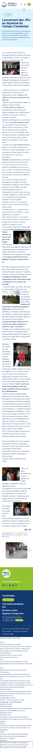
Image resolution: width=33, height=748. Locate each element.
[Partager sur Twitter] (28, 530)
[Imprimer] (30, 530)
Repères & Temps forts (12, 613)
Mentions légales (6, 631)
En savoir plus (4, 702)
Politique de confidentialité (20, 631)
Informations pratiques (12, 604)
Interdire (9, 704)
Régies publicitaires (6, 706)
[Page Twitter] (6, 585)
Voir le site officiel (15, 702)
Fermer (2, 642)
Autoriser (3, 704)
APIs (1, 659)
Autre (2, 668)
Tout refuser (14, 657)
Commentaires (4, 672)
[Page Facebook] (3, 585)
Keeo (12, 634)
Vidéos (2, 732)
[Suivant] (29, 550)
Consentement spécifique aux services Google (15, 681)
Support (2, 723)
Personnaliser (22, 747)
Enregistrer (3, 740)
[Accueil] (9, 4)
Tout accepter (4, 657)
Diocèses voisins (9, 610)
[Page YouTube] (13, 585)
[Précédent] (3, 550)
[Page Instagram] (9, 585)
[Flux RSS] (16, 585)
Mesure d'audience (6, 689)
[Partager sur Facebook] (26, 530)
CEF (4, 607)
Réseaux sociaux (5, 715)
